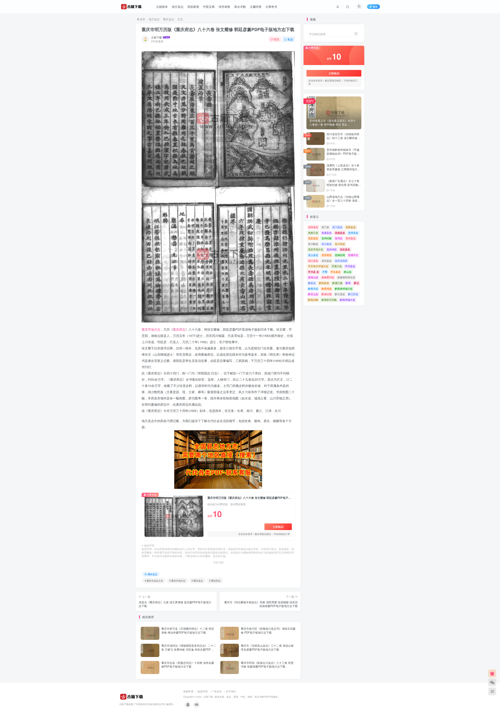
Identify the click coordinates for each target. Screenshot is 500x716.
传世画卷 (224, 6)
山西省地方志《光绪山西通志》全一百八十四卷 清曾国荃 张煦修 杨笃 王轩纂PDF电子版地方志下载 (343, 202)
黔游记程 (326, 294)
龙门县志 (337, 227)
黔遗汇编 (337, 283)
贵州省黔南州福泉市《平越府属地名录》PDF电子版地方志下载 (343, 153)
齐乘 (324, 272)
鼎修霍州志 (327, 277)
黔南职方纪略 (329, 300)
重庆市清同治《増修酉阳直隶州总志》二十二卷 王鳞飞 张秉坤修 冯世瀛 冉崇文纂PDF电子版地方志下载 (188, 649)
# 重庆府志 (215, 580)
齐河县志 (350, 266)
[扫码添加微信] (492, 682)
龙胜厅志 (313, 233)
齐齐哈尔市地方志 (318, 266)
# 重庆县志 (197, 580)
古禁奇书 (271, 6)
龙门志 (325, 227)
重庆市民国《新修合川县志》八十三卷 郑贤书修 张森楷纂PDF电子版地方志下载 (267, 665)
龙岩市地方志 (315, 249)
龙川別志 (340, 244)
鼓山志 (347, 272)
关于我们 (231, 691)
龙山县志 (313, 255)
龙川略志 (313, 244)
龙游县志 (340, 233)
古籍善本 (162, 6)
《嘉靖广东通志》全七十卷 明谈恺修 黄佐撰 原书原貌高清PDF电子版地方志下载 (344, 184)
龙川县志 (326, 244)
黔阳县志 (324, 283)
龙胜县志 (351, 227)
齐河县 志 (313, 272)
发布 (375, 6)
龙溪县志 (326, 233)
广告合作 (217, 691)
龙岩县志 (345, 249)
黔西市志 (313, 288)
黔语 (348, 283)
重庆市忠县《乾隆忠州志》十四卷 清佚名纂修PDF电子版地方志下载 (187, 665)
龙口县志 (313, 260)
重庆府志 (179, 329)
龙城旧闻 (340, 255)
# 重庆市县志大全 (154, 580)
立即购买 (278, 527)
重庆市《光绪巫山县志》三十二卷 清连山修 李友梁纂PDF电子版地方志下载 (267, 647)
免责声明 (202, 691)
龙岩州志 (332, 249)
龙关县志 (326, 260)
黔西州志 (326, 288)
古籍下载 (156, 37)
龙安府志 (326, 255)
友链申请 (188, 691)
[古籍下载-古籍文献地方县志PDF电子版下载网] (131, 696)
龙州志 (338, 238)
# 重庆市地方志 (177, 580)
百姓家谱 (193, 6)
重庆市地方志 (151, 329)
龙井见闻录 (341, 260)
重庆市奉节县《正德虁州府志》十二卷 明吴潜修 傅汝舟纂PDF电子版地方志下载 (187, 630)
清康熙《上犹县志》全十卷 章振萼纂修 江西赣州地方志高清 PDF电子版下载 (343, 169)
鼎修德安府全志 (346, 277)
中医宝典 (209, 6)
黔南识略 (313, 300)
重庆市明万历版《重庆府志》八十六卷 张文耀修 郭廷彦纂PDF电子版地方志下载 (218, 29)
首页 (142, 19)
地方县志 (177, 6)
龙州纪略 (326, 238)
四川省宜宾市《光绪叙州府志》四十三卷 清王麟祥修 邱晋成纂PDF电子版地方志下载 (344, 139)
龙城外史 (353, 255)
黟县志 (312, 283)
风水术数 (240, 6)
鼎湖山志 (313, 277)
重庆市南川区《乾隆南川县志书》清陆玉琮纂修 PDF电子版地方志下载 (268, 630)
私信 (290, 39)
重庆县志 (168, 19)
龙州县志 (351, 238)
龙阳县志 (313, 227)
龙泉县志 (313, 238)
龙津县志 (353, 233)
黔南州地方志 (347, 300)
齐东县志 (335, 272)
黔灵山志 (313, 294)
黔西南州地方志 (344, 288)
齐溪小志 (337, 266)
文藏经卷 (256, 6)
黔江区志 (353, 294)
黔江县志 (340, 294)
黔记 (356, 283)
